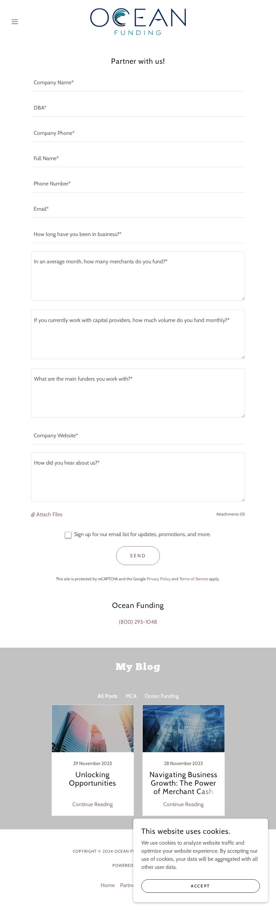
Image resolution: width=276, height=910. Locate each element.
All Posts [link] (107, 696)
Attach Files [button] (49, 514)
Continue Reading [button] (92, 804)
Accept (200, 885)
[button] (27, 21)
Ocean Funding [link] (162, 696)
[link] (138, 21)
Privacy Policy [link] (159, 578)
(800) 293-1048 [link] (138, 622)
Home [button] (108, 885)
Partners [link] (129, 885)
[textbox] (138, 82)
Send (138, 556)
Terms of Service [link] (193, 578)
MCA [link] (131, 696)
